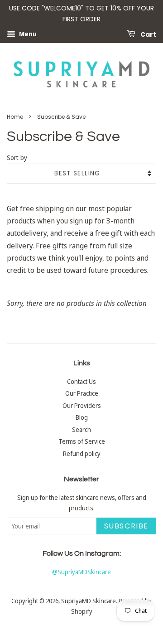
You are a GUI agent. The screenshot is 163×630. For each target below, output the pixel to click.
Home (15, 117)
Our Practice (81, 393)
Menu (27, 33)
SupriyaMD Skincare (88, 600)
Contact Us (81, 381)
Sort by (17, 157)
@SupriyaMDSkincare (81, 571)
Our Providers (81, 405)
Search (81, 429)
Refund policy (82, 453)
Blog (82, 417)
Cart (147, 34)
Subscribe (126, 526)
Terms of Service (81, 441)
